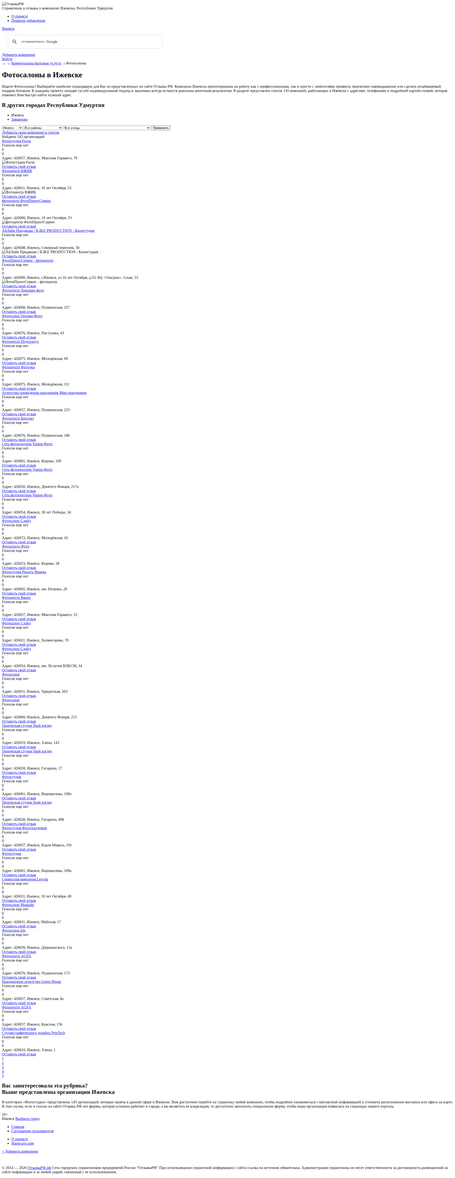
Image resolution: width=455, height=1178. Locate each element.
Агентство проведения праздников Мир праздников (44, 393)
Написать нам (22, 1143)
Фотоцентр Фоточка (18, 367)
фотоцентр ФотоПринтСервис (26, 201)
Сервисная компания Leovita (25, 879)
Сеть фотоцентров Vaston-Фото (27, 444)
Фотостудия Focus (16, 141)
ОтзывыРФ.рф (39, 1168)
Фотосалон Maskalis (18, 905)
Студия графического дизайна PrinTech (33, 1033)
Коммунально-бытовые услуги (36, 63)
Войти (7, 59)
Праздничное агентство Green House (31, 982)
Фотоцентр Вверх (16, 598)
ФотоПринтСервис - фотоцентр (27, 260)
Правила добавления (28, 20)
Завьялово (19, 119)
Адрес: (7, 158)
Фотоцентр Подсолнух (20, 341)
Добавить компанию (18, 55)
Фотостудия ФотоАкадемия (24, 828)
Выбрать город (27, 1119)
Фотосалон (11, 674)
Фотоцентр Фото (15, 546)
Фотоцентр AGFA (16, 956)
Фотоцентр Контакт (18, 418)
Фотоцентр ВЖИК (17, 171)
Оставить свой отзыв (19, 167)
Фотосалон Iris (13, 930)
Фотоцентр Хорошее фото (23, 290)
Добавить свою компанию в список (30, 132)
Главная (17, 1127)
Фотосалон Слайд (16, 521)
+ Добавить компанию (20, 1151)
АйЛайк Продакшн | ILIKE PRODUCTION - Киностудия (48, 231)
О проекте (19, 16)
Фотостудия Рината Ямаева (24, 572)
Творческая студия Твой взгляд (27, 726)
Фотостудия (11, 777)
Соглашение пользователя (32, 1131)
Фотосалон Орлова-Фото (22, 316)
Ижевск (8, 29)
